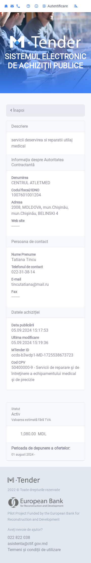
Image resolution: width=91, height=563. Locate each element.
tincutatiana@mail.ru (30, 284)
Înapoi (18, 110)
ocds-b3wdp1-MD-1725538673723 (42, 355)
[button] (79, 6)
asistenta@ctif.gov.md (28, 543)
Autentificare (58, 6)
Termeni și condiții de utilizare (34, 549)
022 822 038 (19, 537)
